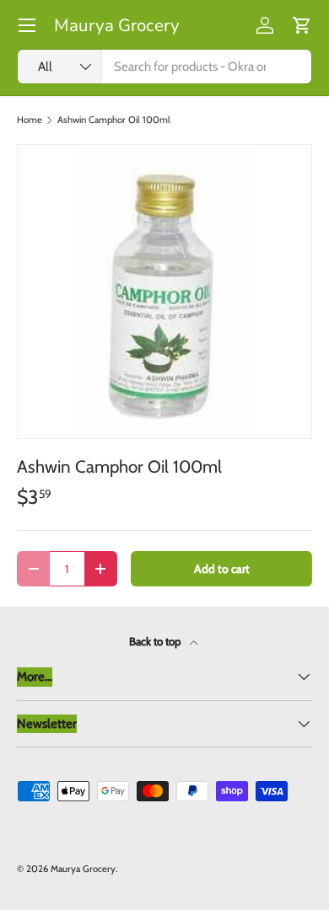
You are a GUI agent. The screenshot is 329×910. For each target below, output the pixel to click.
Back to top (156, 641)
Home (29, 120)
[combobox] (164, 66)
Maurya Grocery (83, 869)
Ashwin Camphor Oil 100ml (113, 120)
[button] (302, 25)
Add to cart (222, 568)
